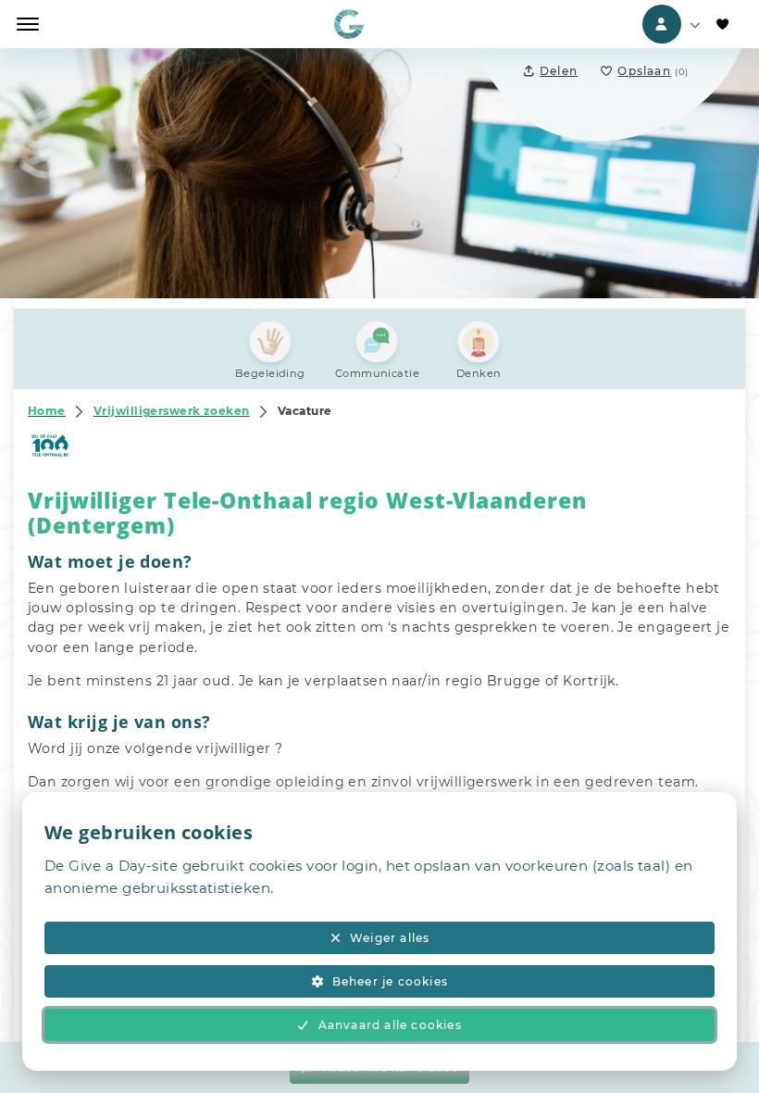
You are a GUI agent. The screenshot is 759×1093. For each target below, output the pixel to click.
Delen (559, 71)
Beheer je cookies (390, 981)
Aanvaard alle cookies (390, 1025)
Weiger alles (389, 938)
